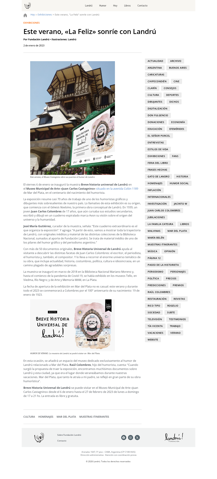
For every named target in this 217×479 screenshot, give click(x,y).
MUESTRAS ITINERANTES (94, 416)
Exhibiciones (45, 14)
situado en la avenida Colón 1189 (117, 188)
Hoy (115, 5)
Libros (127, 5)
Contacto (142, 5)
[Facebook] (123, 437)
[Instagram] (130, 437)
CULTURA (29, 416)
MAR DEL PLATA (66, 416)
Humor (102, 5)
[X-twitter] (137, 437)
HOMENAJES (45, 416)
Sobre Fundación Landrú (69, 434)
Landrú (88, 5)
